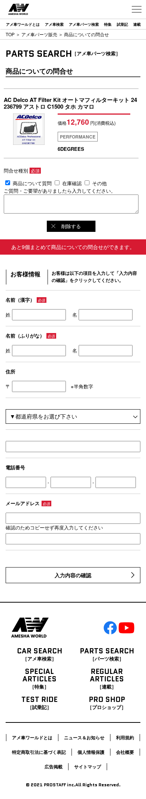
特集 (108, 24)
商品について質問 (32, 183)
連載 (137, 24)
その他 (99, 183)
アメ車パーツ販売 (39, 34)
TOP (10, 34)
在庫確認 (72, 183)
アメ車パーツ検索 (84, 24)
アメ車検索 (54, 24)
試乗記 (122, 24)
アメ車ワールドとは (23, 24)
